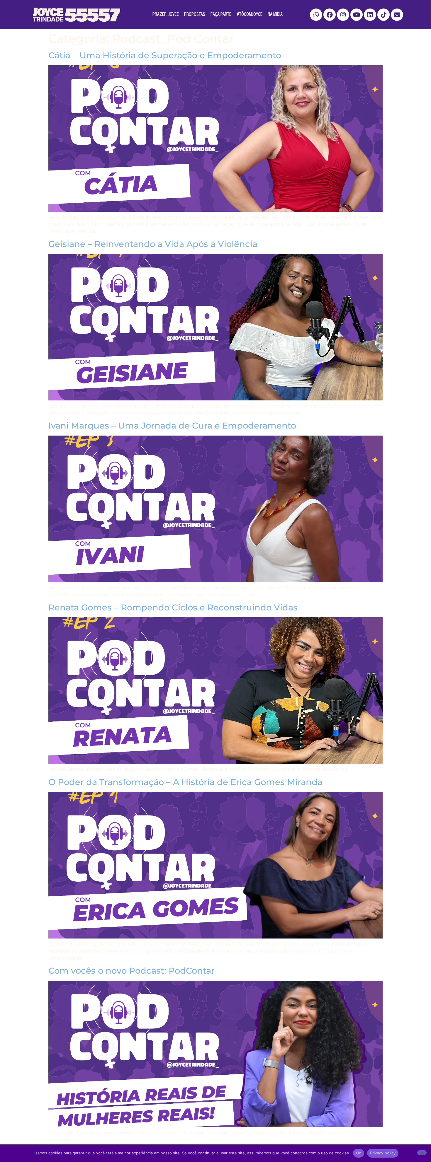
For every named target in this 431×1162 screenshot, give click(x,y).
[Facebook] (329, 14)
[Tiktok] (383, 14)
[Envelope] (397, 14)
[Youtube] (356, 14)
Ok (358, 1153)
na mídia (275, 14)
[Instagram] (343, 14)
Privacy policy (383, 1153)
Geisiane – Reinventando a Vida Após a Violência (152, 244)
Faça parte (221, 14)
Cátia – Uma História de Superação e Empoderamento (164, 55)
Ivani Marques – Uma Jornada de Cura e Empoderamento (172, 425)
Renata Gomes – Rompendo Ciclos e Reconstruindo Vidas (173, 607)
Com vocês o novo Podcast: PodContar (131, 970)
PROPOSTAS (194, 14)
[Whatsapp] (316, 14)
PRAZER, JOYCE (165, 14)
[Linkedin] (370, 14)
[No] (422, 1152)
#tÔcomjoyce (249, 14)
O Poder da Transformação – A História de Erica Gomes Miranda (185, 782)
